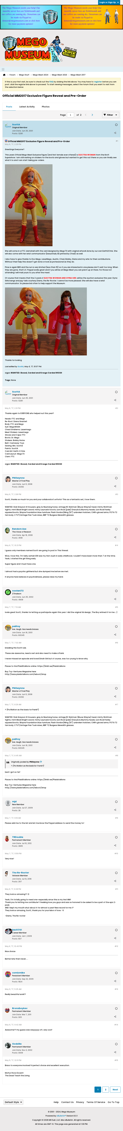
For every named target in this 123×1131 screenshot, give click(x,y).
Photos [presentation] (46, 106)
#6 (116, 642)
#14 (116, 1024)
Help (56, 1102)
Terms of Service (96, 1102)
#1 (117, 141)
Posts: (15, 133)
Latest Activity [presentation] (27, 106)
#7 (116, 704)
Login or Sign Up (107, 2)
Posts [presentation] (9, 106)
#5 (116, 607)
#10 (116, 853)
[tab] (9, 107)
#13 (116, 989)
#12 (116, 946)
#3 (116, 494)
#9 (116, 818)
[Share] (115, 133)
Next (115, 1089)
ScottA (20, 366)
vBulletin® (61, 1115)
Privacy (80, 1102)
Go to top (113, 1102)
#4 (116, 545)
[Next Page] (93, 115)
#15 (116, 1060)
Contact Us (67, 1102)
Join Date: (16, 130)
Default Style (12, 1102)
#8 (116, 755)
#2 (116, 408)
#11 (116, 889)
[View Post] (41, 762)
